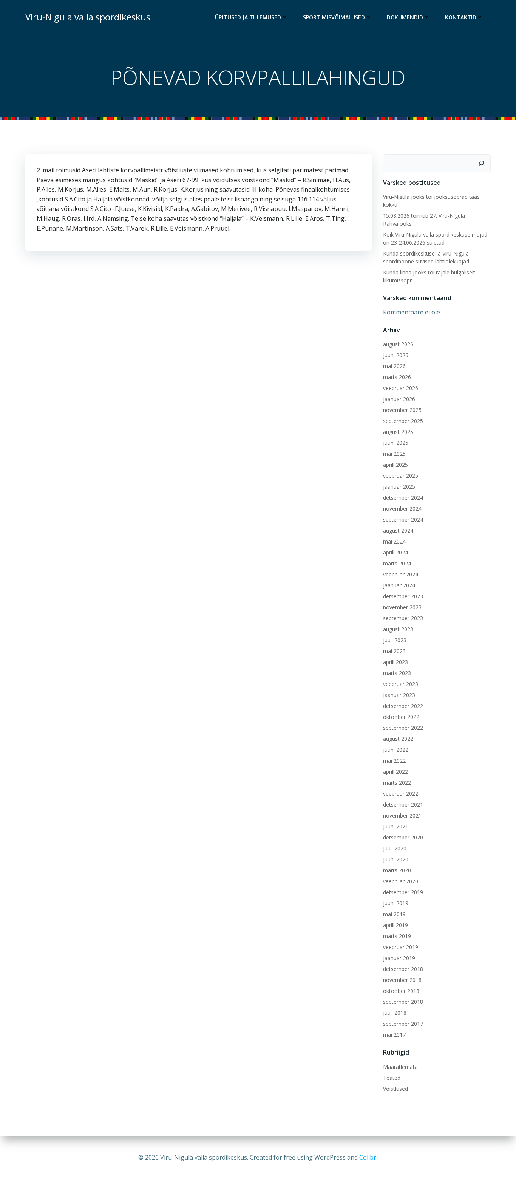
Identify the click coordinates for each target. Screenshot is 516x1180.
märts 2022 (397, 782)
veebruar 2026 (400, 388)
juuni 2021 (395, 826)
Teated (391, 1077)
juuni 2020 (395, 859)
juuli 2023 (394, 640)
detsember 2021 (403, 804)
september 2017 (403, 1023)
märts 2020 (397, 870)
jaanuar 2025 (399, 486)
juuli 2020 (394, 848)
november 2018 (402, 979)
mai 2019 (394, 914)
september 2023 (403, 618)
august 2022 (398, 738)
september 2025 (403, 420)
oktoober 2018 (401, 990)
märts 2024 (397, 563)
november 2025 (402, 409)
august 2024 (398, 530)
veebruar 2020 (400, 881)
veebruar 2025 (400, 475)
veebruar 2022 (400, 793)
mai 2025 (394, 453)
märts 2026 (397, 377)
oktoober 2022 (401, 716)
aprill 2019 (395, 925)
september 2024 (403, 519)
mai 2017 (394, 1034)
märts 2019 (397, 936)
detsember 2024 (403, 497)
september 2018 (403, 1001)
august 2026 (398, 344)
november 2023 (402, 607)
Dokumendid (405, 17)
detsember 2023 (403, 596)
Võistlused (395, 1088)
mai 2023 (394, 651)
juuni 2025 (395, 442)
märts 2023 (397, 673)
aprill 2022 (395, 771)
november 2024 (402, 508)
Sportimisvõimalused (334, 17)
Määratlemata (400, 1066)
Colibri (368, 1157)
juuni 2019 (395, 903)
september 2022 (403, 727)
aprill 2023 (395, 662)
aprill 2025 (395, 464)
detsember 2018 (403, 968)
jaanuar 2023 (399, 694)
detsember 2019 (403, 892)
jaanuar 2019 (399, 958)
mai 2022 (394, 760)
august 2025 (398, 431)
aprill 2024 (395, 552)
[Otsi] (481, 163)
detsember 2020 (403, 837)
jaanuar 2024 (399, 585)
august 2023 (398, 629)
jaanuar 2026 (399, 399)
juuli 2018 (394, 1012)
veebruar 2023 (400, 684)
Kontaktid (460, 17)
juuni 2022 (395, 749)
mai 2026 (394, 366)
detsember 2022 (403, 705)
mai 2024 (394, 541)
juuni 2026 (395, 355)
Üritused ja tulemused (248, 17)
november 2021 (402, 815)
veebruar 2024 (400, 574)
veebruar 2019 (400, 947)
